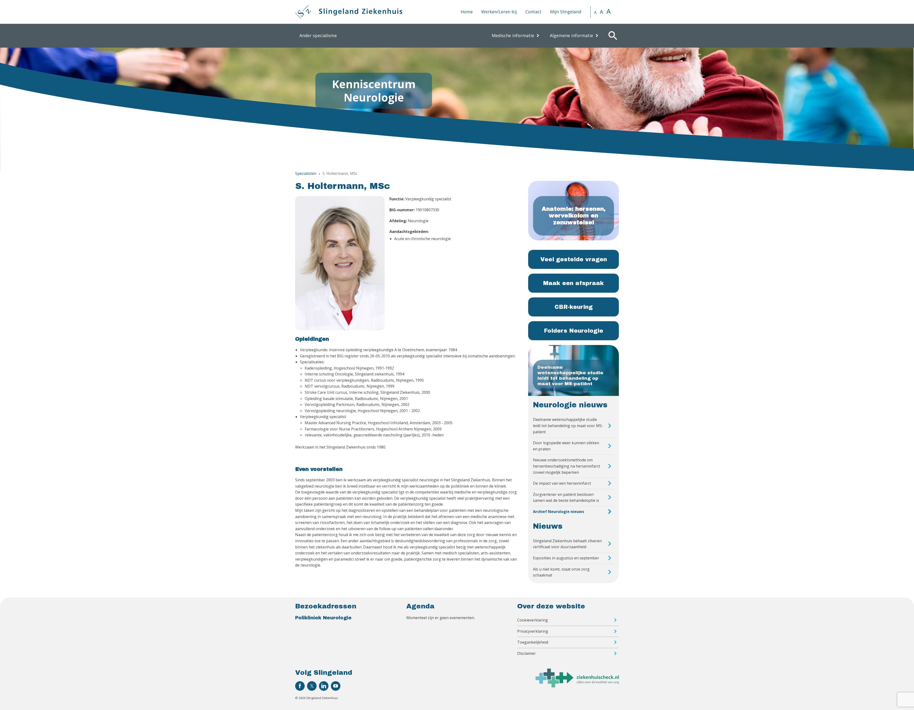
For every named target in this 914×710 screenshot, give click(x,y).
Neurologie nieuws (570, 405)
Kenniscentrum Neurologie (374, 90)
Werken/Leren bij (499, 12)
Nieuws (547, 526)
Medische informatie (513, 35)
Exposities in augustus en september (566, 558)
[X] (312, 686)
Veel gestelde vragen (573, 259)
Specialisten (305, 173)
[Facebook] (300, 686)
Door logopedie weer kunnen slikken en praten (566, 446)
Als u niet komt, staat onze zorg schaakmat (561, 572)
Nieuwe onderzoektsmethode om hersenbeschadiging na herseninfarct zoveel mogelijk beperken (566, 466)
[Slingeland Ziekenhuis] (348, 12)
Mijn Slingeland (565, 12)
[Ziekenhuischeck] (577, 686)
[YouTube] (335, 686)
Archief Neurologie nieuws (558, 511)
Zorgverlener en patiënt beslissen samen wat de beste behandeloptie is (566, 497)
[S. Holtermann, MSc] (340, 264)
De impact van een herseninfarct (562, 483)
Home (467, 12)
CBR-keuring (574, 307)
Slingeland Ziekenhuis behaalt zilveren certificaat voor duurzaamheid (567, 544)
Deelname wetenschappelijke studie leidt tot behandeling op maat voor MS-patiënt (568, 425)
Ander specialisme (318, 35)
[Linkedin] (323, 686)
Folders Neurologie (573, 331)
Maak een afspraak (573, 283)
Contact (533, 12)
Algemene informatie (571, 35)
